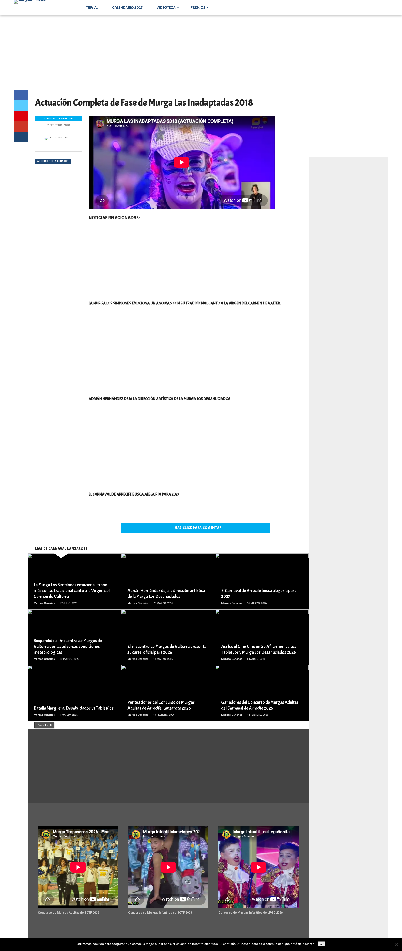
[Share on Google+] (21, 126)
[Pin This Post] (21, 116)
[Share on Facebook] (21, 95)
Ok (322, 944)
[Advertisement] (201, 52)
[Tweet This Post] (21, 105)
